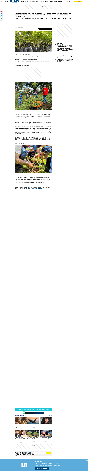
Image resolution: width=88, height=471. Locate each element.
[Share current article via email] (1, 11)
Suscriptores (29, 1)
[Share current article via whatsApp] (1, 18)
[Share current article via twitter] (1, 15)
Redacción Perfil (18, 25)
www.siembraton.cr (23, 124)
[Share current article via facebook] (1, 13)
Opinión (55, 1)
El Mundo (60, 1)
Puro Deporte (39, 1)
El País (33, 1)
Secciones (6, 1)
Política (35, 1)
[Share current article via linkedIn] (1, 17)
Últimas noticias (23, 1)
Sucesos (47, 1)
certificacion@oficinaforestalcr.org (35, 188)
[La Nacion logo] (14, 1)
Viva (58, 1)
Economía (44, 1)
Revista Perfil (17, 11)
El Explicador (52, 1)
